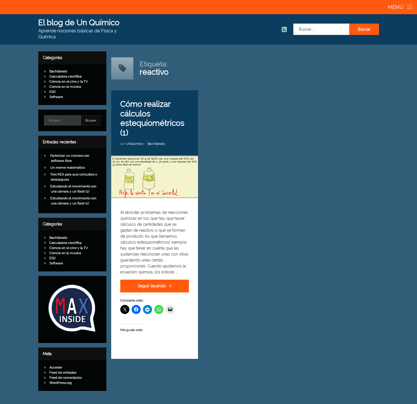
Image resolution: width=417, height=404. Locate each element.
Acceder (55, 367)
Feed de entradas (62, 372)
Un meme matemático (67, 167)
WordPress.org (60, 383)
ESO (52, 92)
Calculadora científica (65, 76)
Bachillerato (156, 144)
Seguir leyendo (163, 285)
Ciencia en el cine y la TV (68, 81)
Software (56, 97)
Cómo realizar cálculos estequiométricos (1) (152, 118)
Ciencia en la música (65, 87)
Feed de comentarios (65, 378)
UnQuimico (134, 144)
